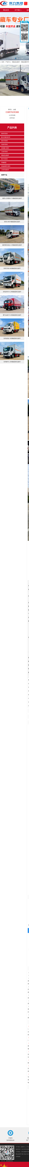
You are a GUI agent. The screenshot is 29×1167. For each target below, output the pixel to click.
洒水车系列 (4, 140)
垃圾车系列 (4, 144)
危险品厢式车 (25, 62)
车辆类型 (3, 162)
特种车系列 (4, 133)
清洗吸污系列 (5, 148)
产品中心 (8, 62)
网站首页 (6, 10)
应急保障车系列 (5, 166)
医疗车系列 (4, 159)
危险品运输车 (16, 62)
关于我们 (18, 10)
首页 (3, 62)
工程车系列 (4, 151)
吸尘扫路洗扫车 (5, 137)
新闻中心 (23, 1146)
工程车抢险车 (5, 169)
